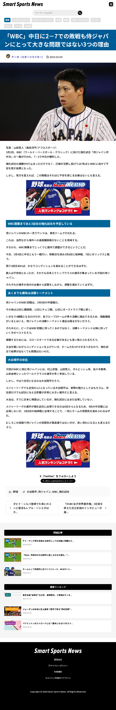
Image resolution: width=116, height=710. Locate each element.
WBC (55, 491)
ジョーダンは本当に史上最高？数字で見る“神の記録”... (47, 609)
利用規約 (58, 671)
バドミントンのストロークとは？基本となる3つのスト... (48, 623)
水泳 (58, 20)
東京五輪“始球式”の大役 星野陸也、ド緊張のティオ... (47, 595)
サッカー (96, 20)
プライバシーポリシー (58, 665)
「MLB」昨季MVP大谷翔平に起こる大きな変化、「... (46, 555)
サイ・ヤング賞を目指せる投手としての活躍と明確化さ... (48, 540)
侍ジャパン (44, 491)
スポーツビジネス (80, 20)
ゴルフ (8, 25)
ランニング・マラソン (43, 20)
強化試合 (64, 491)
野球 (7, 20)
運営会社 (58, 659)
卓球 (66, 20)
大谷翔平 (32, 491)
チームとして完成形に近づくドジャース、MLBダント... (47, 569)
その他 (28, 25)
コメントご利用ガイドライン (58, 677)
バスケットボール (21, 20)
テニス (18, 25)
